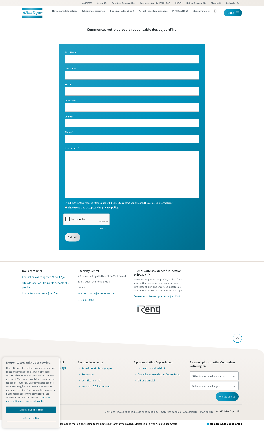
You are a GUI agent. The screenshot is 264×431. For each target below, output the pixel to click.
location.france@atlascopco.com (97, 293)
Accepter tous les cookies (31, 410)
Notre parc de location (64, 10)
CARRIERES (87, 3)
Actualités (102, 3)
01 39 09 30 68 (86, 300)
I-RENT (178, 3)
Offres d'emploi (146, 380)
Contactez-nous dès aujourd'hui (40, 293)
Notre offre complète (196, 3)
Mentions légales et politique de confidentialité (132, 412)
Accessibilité (190, 412)
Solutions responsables (123, 3)
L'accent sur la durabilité (151, 368)
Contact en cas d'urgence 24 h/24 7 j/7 (43, 277)
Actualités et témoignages (153, 10)
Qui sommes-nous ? (203, 10)
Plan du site (206, 412)
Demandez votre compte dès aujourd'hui (157, 296)
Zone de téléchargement (96, 386)
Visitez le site (227, 396)
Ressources (88, 374)
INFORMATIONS (180, 10)
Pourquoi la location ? (122, 10)
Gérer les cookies (171, 412)
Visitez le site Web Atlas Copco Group (156, 423)
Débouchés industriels (93, 10)
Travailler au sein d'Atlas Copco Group (159, 374)
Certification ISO (91, 380)
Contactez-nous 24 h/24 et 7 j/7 (155, 3)
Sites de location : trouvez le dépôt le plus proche (46, 285)
